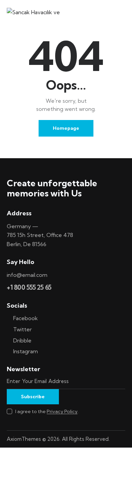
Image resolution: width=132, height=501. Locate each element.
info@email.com (27, 274)
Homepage (66, 128)
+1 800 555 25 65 (29, 287)
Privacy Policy (62, 411)
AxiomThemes (24, 439)
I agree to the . (47, 411)
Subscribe (33, 396)
